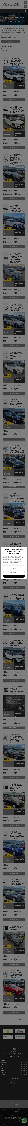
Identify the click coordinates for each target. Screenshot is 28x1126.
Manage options (14, 572)
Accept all (14, 576)
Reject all (14, 568)
